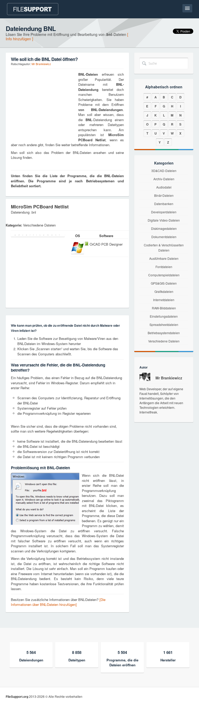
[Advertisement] (43, 104)
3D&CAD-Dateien (163, 170)
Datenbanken (163, 203)
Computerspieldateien (164, 275)
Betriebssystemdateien (164, 333)
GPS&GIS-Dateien (164, 283)
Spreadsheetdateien (164, 324)
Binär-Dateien (164, 195)
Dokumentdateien (163, 236)
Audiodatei (164, 187)
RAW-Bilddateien (164, 308)
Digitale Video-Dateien (164, 220)
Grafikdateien (163, 291)
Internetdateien (163, 300)
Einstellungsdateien (164, 316)
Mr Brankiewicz (41, 64)
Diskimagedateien (164, 228)
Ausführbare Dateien (164, 258)
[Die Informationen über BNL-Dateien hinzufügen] (58, 602)
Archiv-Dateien (163, 179)
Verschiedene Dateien (164, 341)
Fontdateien (163, 266)
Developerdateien (163, 212)
